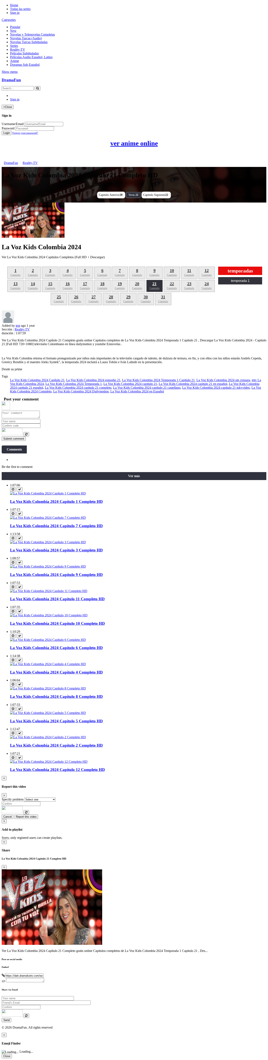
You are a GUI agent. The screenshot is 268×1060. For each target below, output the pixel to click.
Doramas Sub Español (25, 64)
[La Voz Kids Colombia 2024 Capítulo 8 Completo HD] (48, 688)
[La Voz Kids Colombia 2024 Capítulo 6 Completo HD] (48, 640)
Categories (9, 20)
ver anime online (134, 143)
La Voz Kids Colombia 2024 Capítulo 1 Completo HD (56, 501)
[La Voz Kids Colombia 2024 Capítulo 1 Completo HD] (48, 493)
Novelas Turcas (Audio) (26, 38)
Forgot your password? (25, 132)
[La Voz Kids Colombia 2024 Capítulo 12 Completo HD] (49, 761)
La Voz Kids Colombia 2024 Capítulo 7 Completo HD (56, 526)
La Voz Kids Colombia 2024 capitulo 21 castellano (146, 387)
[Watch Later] (13, 489)
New (13, 30)
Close (6, 1056)
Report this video (26, 816)
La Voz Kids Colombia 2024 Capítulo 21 (37, 380)
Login (6, 132)
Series (14, 46)
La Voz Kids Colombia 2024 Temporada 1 (73, 384)
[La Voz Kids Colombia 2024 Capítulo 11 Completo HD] (48, 591)
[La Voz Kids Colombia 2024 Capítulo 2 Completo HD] (48, 737)
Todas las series (20, 9)
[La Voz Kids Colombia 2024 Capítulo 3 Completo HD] (48, 542)
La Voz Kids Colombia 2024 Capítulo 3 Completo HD (56, 550)
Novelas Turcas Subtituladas (29, 42)
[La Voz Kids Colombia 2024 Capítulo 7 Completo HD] (48, 517)
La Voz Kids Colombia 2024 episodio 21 (93, 380)
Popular (15, 27)
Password (8, 128)
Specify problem (12, 799)
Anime (14, 61)
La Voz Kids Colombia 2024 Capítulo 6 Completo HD (56, 648)
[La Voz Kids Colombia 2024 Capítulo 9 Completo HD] (48, 566)
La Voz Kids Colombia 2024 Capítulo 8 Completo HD (56, 696)
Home (14, 5)
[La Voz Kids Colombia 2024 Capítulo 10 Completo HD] (49, 615)
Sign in (14, 12)
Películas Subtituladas (24, 53)
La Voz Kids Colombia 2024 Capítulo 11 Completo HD (57, 599)
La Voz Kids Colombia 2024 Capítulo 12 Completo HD (57, 769)
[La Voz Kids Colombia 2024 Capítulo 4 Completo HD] (48, 664)
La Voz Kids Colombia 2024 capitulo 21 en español (193, 384)
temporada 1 (240, 281)
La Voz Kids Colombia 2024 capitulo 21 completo (78, 387)
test (18, 325)
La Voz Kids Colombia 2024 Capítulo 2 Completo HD (56, 745)
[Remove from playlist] (20, 489)
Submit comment (13, 438)
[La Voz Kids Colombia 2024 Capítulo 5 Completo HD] (48, 713)
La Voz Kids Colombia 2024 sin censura (223, 380)
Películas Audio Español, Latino (31, 57)
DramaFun (11, 80)
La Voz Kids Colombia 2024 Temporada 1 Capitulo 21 (158, 380)
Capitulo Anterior (110, 194)
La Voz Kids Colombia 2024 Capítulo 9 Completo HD (56, 574)
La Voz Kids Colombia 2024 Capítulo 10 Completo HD (57, 623)
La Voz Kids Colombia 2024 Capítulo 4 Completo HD (56, 672)
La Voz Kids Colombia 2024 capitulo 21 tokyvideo (216, 387)
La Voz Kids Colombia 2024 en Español (137, 391)
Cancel (7, 816)
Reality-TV (17, 49)
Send (6, 1020)
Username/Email (13, 124)
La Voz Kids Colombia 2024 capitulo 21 (130, 384)
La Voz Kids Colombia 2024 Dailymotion (81, 391)
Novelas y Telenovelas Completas (32, 34)
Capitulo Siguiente (155, 194)
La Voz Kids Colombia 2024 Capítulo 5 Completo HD (56, 721)
